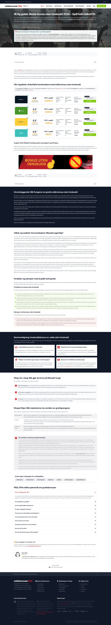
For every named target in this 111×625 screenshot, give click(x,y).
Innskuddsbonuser (81, 479)
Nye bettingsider (80, 6)
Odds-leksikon (90, 622)
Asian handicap (84, 584)
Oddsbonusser (17, 574)
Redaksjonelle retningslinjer (73, 622)
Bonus (42, 6)
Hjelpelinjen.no (64, 603)
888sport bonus (41, 591)
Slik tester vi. (31, 90)
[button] (26, 6)
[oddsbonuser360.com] (13, 6)
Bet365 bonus (41, 584)
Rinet (57, 88)
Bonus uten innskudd (63, 585)
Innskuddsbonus (62, 587)
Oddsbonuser (20, 479)
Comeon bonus (41, 587)
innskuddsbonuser (68, 366)
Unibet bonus (40, 585)
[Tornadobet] (21, 99)
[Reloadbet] (21, 122)
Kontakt (71, 620)
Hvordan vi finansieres (92, 620)
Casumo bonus (35, 135)
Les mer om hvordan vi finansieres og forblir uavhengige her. (45, 612)
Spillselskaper (58, 6)
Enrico (60, 88)
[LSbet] (21, 111)
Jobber (95, 622)
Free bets (59, 479)
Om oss (67, 620)
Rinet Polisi (20, 54)
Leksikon (88, 6)
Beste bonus (49, 6)
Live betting (83, 589)
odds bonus (70, 19)
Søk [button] (105, 1)
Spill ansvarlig (28, 1)
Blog (94, 6)
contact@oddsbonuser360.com (34, 546)
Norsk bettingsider (68, 6)
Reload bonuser (40, 479)
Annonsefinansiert (18, 1)
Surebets (83, 591)
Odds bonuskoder (69, 479)
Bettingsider (62, 589)
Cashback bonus (30, 479)
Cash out (83, 585)
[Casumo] (21, 133)
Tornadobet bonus (35, 101)
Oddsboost (50, 479)
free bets (80, 70)
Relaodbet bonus (35, 124)
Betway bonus (41, 589)
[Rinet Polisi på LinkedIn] (23, 54)
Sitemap (76, 620)
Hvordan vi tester (82, 620)
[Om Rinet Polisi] (16, 54)
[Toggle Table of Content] (94, 62)
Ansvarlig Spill (83, 622)
